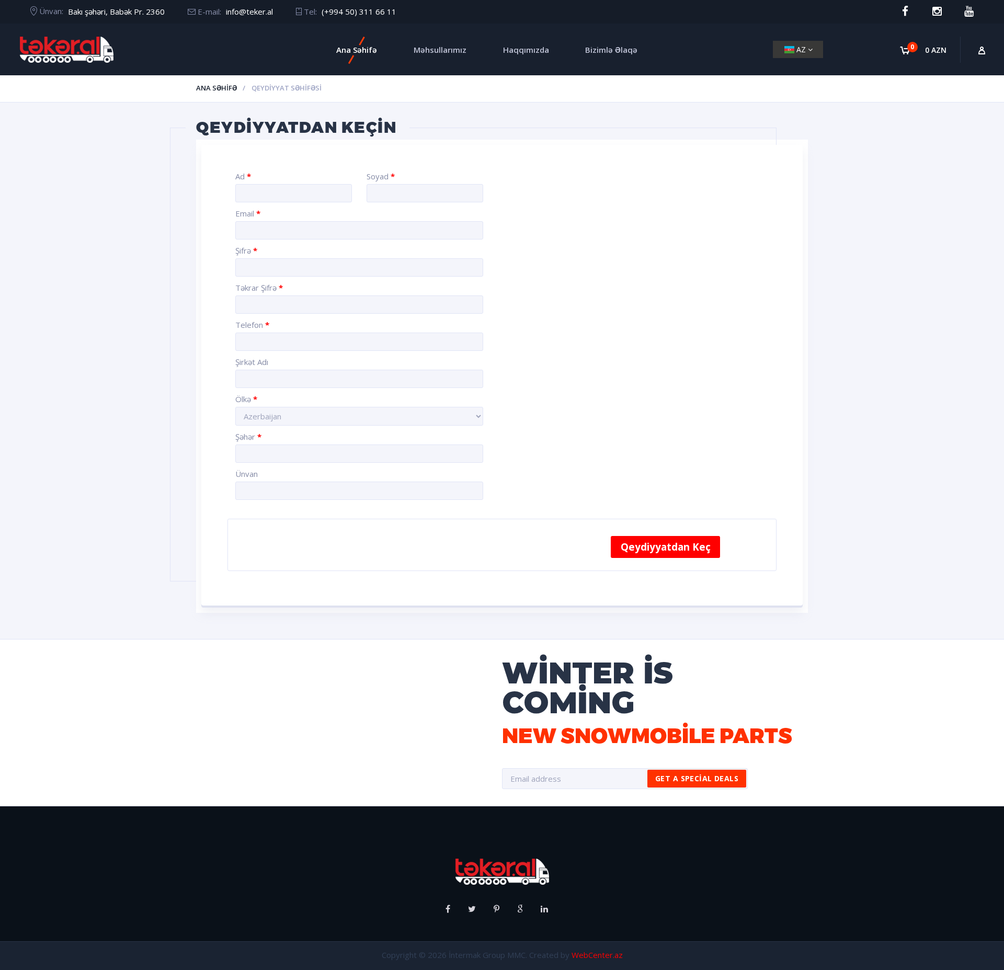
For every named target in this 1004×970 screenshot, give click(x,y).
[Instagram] (936, 11)
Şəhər (248, 436)
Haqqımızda (526, 49)
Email (247, 213)
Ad (243, 176)
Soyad (381, 176)
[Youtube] (968, 11)
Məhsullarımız (440, 49)
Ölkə (246, 399)
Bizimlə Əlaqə (611, 49)
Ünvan (246, 474)
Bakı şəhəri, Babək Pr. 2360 (116, 11)
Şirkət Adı (251, 362)
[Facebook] (904, 11)
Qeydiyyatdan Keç (666, 546)
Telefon (252, 324)
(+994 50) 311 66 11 (359, 11)
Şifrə (246, 250)
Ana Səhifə (356, 49)
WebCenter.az (597, 955)
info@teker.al (249, 11)
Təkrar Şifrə (259, 287)
